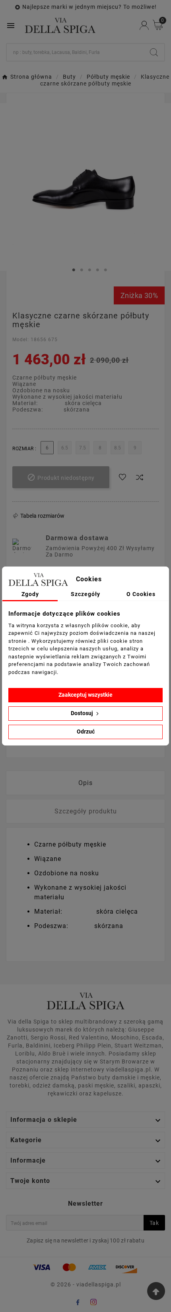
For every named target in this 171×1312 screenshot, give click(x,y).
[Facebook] (78, 1302)
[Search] (154, 52)
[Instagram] (93, 1302)
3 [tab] (89, 270)
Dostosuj (82, 713)
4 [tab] (97, 270)
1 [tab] (74, 270)
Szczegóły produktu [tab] (85, 811)
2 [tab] (82, 270)
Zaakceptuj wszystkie (85, 695)
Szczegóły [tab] (85, 594)
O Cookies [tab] (140, 594)
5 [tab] (105, 270)
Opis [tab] (85, 783)
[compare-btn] (140, 477)
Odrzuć (86, 731)
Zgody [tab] (30, 594)
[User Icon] (144, 25)
